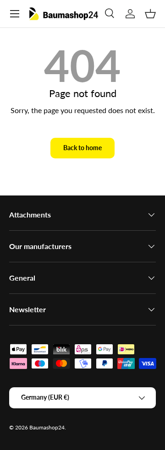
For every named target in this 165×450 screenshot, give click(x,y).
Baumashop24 (47, 427)
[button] (150, 14)
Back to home (82, 148)
